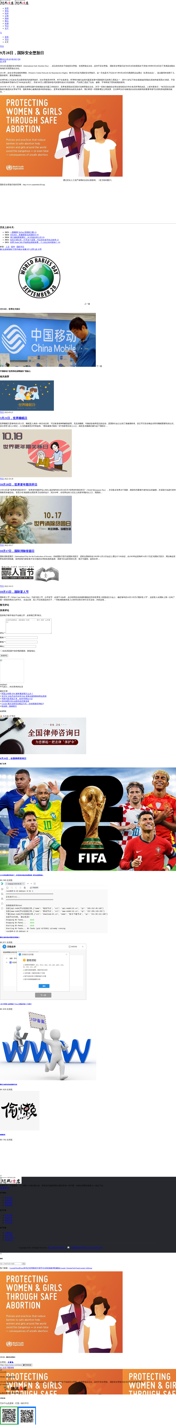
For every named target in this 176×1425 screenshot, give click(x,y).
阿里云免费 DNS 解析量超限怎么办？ (17, 694)
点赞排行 (8, 1233)
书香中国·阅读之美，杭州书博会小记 (17, 699)
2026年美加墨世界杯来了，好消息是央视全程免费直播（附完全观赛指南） (22, 875)
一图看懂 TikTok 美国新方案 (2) (23, 232)
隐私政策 (8, 1205)
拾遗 (7, 23)
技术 (7, 13)
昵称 (2, 637)
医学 (13, 247)
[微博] (1, 1188)
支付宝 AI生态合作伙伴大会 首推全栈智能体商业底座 (24, 696)
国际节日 (20, 247)
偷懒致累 (2, 1134)
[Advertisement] (72, 204)
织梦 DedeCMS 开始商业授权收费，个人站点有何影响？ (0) (35, 242)
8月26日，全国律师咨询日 (13, 758)
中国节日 (40, 1268)
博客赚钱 (56, 1268)
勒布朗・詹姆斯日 (9, 706)
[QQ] (3, 1188)
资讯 (7, 11)
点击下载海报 (8, 1368)
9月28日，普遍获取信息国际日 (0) (24, 235)
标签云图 (8, 1235)
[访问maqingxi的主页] (12, 682)
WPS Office (9, 1238)
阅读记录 (8, 1218)
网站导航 (8, 1203)
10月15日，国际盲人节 (14, 591)
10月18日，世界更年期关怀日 (18, 484)
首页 (7, 8)
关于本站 (8, 1198)
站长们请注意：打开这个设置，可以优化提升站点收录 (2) (34, 240)
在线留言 (8, 1200)
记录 (7, 16)
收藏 (25, 249)
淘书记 (26, 1268)
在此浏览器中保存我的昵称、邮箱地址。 (19, 651)
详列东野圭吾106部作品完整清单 (15, 701)
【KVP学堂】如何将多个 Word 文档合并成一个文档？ (16, 1004)
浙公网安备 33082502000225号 (89, 1248)
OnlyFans (75, 1268)
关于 (7, 28)
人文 (8, 247)
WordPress (9, 1240)
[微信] (6, 1188)
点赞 (32, 249)
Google (12, 1268)
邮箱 (2, 642)
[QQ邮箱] (8, 1188)
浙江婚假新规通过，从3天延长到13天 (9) (27, 237)
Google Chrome (66, 1268)
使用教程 (33, 1268)
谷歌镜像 (48, 1268)
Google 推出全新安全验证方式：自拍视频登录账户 (22, 704)
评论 (2, 633)
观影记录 (8, 1220)
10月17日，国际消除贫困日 (17, 551)
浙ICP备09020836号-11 (57, 1248)
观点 (7, 21)
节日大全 (8, 1223)
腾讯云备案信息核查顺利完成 (8, 1084)
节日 (7, 26)
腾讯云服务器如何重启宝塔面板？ (10, 937)
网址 (2, 646)
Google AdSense (85, 1268)
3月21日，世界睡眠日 (13, 418)
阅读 (7, 18)
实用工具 (8, 1215)
